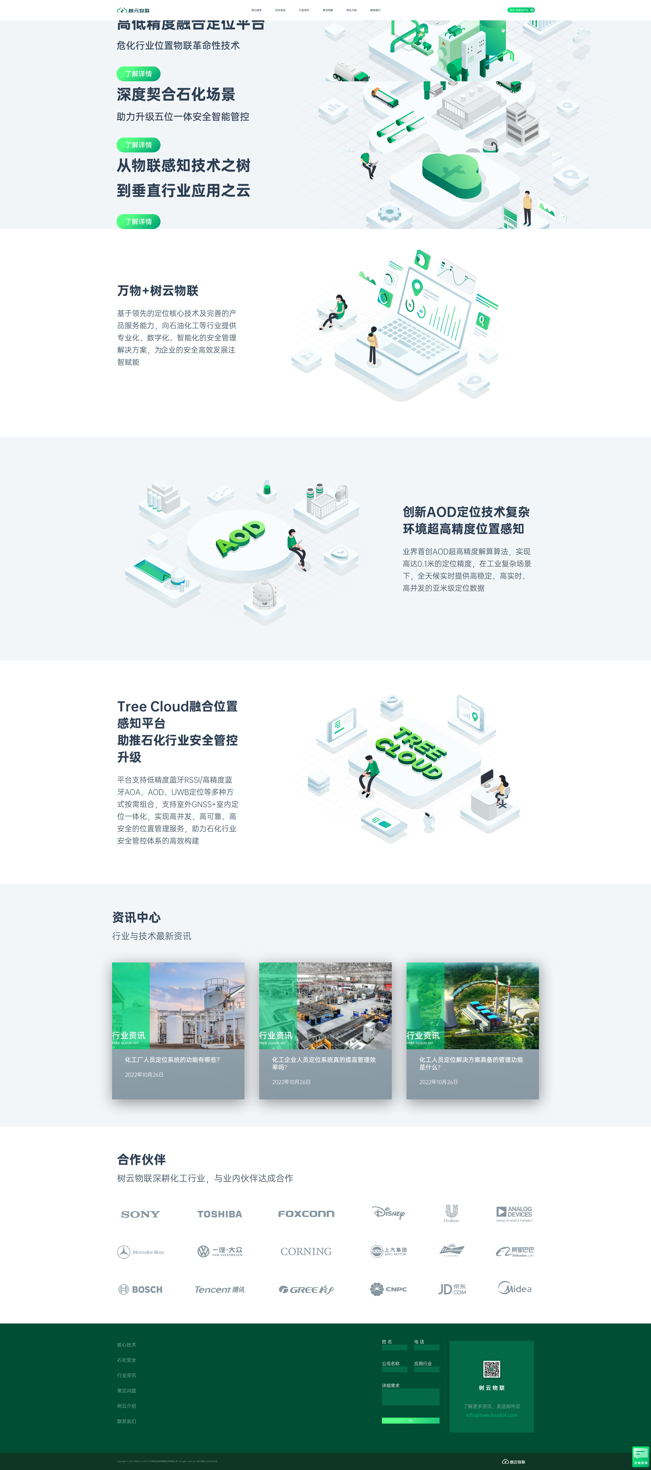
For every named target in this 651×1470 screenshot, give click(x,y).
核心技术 (126, 1345)
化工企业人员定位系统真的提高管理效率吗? (324, 1063)
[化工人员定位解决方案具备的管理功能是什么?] (473, 1047)
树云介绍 (126, 1406)
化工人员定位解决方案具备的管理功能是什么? (471, 1063)
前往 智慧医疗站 (519, 10)
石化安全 (126, 1360)
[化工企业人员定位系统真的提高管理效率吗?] (325, 1047)
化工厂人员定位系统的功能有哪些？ (174, 1060)
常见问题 (126, 1391)
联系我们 (126, 1421)
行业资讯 (126, 1375)
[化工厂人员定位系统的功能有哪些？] (178, 1047)
